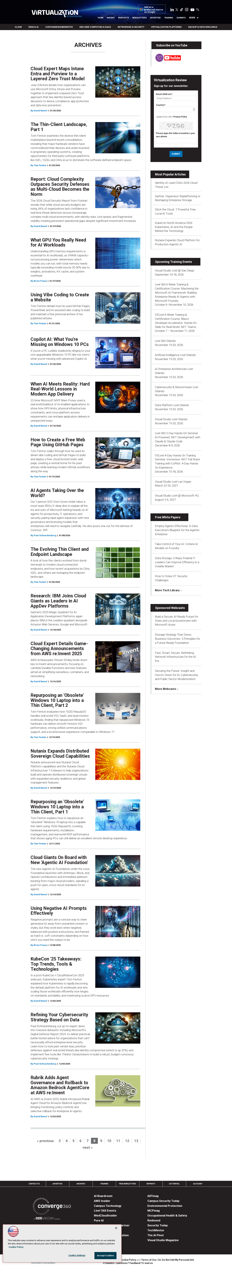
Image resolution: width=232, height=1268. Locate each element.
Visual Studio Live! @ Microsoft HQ (177, 495)
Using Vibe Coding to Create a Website (60, 297)
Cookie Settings (76, 1255)
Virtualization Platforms (166, 27)
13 (136, 1141)
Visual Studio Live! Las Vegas (173, 481)
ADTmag (152, 1196)
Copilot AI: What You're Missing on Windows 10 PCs (60, 342)
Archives (81, 1184)
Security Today (157, 1225)
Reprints (151, 1184)
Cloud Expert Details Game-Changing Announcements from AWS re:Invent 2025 (59, 648)
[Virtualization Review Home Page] (56, 14)
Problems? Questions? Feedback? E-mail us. (128, 1263)
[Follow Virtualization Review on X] (176, 10)
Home (100, 17)
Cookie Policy (128, 1259)
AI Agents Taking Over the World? (57, 493)
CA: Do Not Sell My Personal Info (175, 1259)
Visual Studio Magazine (163, 1240)
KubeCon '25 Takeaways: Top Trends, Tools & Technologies (56, 964)
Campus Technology (107, 1205)
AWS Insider (102, 1201)
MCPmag (153, 1210)
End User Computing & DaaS (95, 27)
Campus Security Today (163, 1201)
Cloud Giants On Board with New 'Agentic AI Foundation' (59, 860)
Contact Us (34, 1184)
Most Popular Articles (170, 174)
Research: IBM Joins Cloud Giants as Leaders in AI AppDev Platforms (58, 601)
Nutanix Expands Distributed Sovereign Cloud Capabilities (60, 753)
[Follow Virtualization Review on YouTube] (192, 10)
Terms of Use (148, 1259)
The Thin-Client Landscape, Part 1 (59, 127)
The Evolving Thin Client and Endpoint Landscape (60, 552)
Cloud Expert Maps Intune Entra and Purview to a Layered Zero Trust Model (58, 73)
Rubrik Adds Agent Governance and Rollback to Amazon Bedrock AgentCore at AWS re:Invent (60, 1085)
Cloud (18, 27)
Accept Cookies (105, 1255)
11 (118, 1141)
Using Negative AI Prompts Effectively (59, 911)
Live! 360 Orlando (165, 341)
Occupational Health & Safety (167, 1215)
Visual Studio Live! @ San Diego (174, 270)
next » (88, 1147)
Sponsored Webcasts (170, 608)
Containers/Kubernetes (59, 27)
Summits (181, 17)
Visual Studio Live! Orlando (171, 419)
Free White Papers (167, 517)
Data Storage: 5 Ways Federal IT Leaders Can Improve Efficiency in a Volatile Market (177, 562)
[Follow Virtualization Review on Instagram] (186, 10)
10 (109, 1141)
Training (168, 17)
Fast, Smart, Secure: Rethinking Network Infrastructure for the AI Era (175, 657)
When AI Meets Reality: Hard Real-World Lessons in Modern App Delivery (60, 389)
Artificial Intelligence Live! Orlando (175, 355)
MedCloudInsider (105, 1215)
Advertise (155, 17)
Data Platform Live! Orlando (172, 405)
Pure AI (99, 1220)
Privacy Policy (180, 117)
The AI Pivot (155, 1235)
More (192, 18)
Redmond (153, 1220)
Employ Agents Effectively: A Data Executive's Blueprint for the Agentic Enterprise (177, 530)
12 (127, 1141)
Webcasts (123, 17)
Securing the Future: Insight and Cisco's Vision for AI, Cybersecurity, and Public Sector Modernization (176, 675)
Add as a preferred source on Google (153, 9)
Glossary (197, 1184)
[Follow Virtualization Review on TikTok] (181, 10)
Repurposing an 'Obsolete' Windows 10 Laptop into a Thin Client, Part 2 (57, 700)
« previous (45, 1141)
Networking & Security (131, 27)
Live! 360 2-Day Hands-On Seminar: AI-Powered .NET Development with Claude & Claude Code (177, 437)
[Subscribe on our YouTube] (166, 61)
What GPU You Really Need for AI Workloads (58, 242)
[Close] (116, 1228)
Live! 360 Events (105, 1210)
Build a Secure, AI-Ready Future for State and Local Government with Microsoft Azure (176, 620)
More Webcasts (165, 689)
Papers (110, 17)
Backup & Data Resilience (202, 27)
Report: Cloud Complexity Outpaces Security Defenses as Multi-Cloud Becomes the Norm (60, 186)
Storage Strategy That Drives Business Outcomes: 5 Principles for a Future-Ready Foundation (177, 638)
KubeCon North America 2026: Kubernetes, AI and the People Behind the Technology (174, 227)
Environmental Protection (164, 1205)
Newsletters (139, 17)
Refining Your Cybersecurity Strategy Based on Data (59, 1017)
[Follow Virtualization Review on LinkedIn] (172, 10)
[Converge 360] (52, 1207)
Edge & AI (34, 27)
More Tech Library (167, 590)
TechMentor (155, 1230)
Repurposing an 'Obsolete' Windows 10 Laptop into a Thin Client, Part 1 (57, 806)
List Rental (174, 1184)
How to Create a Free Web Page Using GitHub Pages (58, 442)
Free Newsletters (127, 1184)
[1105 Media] (47, 1218)
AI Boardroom (103, 1196)
